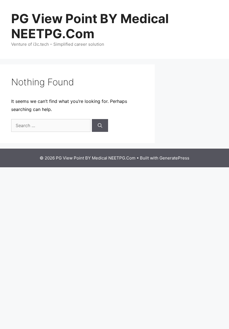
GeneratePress (174, 158)
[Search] (100, 125)
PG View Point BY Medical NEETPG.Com (90, 26)
